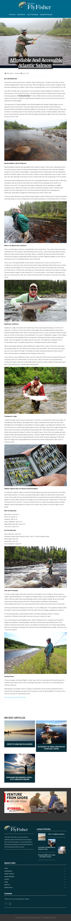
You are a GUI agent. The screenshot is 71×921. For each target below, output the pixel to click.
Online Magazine (9, 876)
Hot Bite (6, 879)
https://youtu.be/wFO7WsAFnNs (15, 697)
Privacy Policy (8, 887)
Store (6, 882)
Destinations (8, 871)
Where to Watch (9, 873)
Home (6, 868)
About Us (7, 884)
